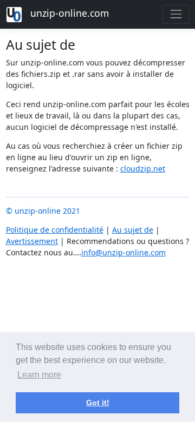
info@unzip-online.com (123, 252)
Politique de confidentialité (54, 230)
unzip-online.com (68, 12)
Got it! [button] (97, 402)
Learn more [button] (39, 374)
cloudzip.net (142, 168)
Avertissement (32, 241)
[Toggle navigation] (175, 14)
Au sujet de (132, 230)
